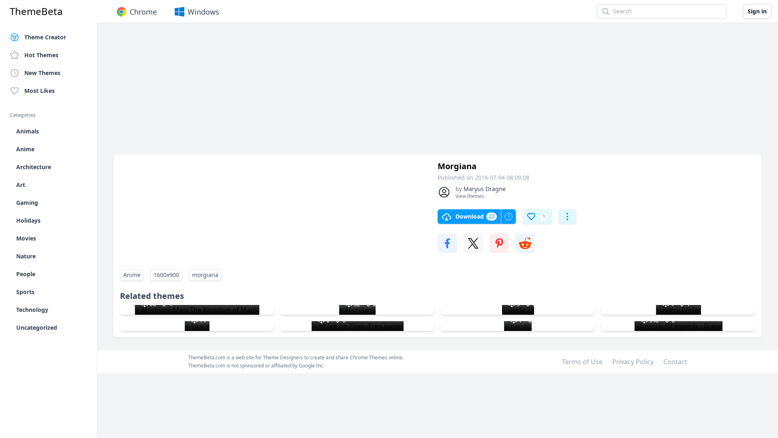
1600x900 (166, 275)
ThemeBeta (36, 11)
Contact (675, 361)
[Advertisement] (356, 92)
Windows (203, 12)
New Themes (42, 73)
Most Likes (39, 90)
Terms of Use (582, 361)
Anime (132, 275)
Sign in (757, 11)
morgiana (205, 275)
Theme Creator (45, 37)
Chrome (143, 12)
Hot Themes (41, 55)
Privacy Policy (633, 361)
